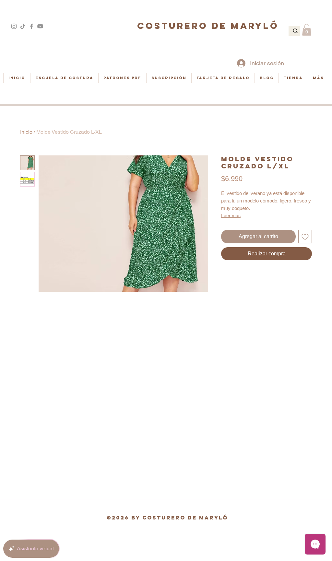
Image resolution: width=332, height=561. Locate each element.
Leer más (231, 215)
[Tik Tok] (22, 26)
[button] (307, 30)
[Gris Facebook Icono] (31, 26)
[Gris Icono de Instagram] (14, 26)
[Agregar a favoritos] (305, 236)
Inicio (26, 132)
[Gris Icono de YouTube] (40, 26)
